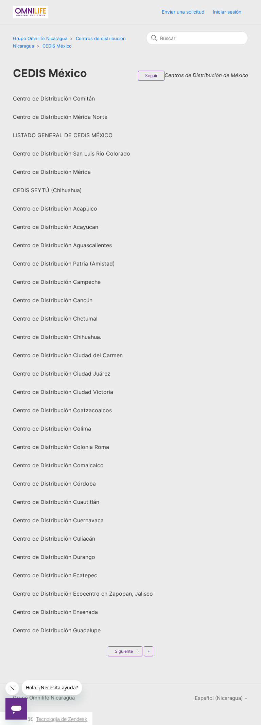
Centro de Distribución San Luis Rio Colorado (71, 153)
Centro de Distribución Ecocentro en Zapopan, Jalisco (83, 593)
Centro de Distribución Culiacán (54, 538)
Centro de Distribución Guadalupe (57, 630)
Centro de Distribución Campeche (57, 281)
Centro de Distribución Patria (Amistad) (64, 263)
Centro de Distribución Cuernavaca (58, 520)
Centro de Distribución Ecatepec (55, 575)
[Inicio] (30, 12)
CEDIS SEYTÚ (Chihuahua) (47, 190)
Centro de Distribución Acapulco (55, 208)
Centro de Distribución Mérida (52, 171)
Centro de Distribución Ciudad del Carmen (68, 355)
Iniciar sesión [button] (227, 12)
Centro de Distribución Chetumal (55, 318)
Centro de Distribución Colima (52, 428)
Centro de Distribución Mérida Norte (60, 116)
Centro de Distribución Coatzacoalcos (62, 410)
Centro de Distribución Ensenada (55, 612)
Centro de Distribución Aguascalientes (62, 245)
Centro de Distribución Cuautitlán (56, 502)
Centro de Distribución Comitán (54, 98)
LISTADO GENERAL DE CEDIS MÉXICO (62, 135)
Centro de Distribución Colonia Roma (61, 446)
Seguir (151, 75)
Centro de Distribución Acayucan (55, 226)
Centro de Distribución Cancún (52, 300)
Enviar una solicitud (183, 12)
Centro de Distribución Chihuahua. (57, 336)
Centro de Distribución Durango (54, 557)
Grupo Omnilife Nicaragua (40, 38)
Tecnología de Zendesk (61, 719)
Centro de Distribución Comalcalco (58, 465)
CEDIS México (57, 46)
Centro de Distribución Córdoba (54, 483)
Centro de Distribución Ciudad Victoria (63, 391)
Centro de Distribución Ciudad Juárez (61, 373)
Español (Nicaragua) (219, 698)
